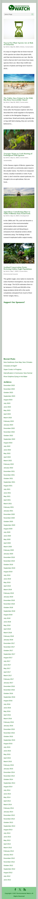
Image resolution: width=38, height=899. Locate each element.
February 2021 (9, 507)
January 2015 (8, 769)
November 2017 (9, 647)
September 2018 (9, 611)
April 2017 (7, 672)
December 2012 (9, 858)
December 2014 (9, 772)
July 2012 (7, 876)
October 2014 (8, 779)
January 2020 (8, 554)
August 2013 (8, 829)
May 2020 (7, 539)
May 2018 (7, 625)
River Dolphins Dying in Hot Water (15, 376)
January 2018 (8, 640)
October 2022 (8, 435)
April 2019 (7, 586)
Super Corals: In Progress (12, 369)
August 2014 (8, 786)
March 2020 (8, 546)
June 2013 (7, 837)
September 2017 (9, 654)
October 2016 (8, 693)
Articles (22, 47)
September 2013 (9, 826)
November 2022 (9, 432)
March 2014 (8, 804)
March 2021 (8, 503)
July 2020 (7, 532)
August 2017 (8, 657)
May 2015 (7, 754)
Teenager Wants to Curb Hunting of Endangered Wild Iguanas (18, 154)
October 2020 (8, 521)
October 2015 (8, 736)
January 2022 (8, 468)
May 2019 (7, 582)
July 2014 (7, 790)
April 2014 (7, 801)
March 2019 (8, 589)
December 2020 (9, 514)
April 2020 (7, 543)
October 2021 (8, 478)
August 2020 (8, 529)
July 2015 (7, 747)
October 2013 (8, 822)
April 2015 (7, 758)
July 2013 (7, 833)
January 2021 (8, 511)
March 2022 (8, 460)
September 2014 (9, 783)
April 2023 (7, 414)
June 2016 (7, 708)
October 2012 (8, 865)
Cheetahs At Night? (10, 366)
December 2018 (9, 600)
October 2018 (8, 607)
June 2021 (7, 493)
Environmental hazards (11, 274)
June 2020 (7, 536)
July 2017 (7, 661)
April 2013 (7, 844)
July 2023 (7, 403)
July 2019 (7, 575)
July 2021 (7, 489)
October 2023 (8, 392)
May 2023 (7, 410)
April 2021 (7, 500)
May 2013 (7, 840)
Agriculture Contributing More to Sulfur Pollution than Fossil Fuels (17, 212)
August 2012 (8, 872)
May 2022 (7, 453)
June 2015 (7, 751)
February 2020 (9, 550)
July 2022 (7, 446)
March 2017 (8, 675)
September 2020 (9, 525)
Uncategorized (24, 216)
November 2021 (9, 475)
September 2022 (9, 439)
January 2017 (8, 683)
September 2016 (9, 697)
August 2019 (8, 571)
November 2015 (9, 733)
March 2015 (8, 761)
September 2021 (9, 482)
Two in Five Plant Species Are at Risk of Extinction (18, 44)
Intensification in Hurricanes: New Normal (18, 373)
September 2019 (9, 568)
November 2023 (9, 389)
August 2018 (8, 614)
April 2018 (7, 629)
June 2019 (7, 579)
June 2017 (7, 665)
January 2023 (8, 425)
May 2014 (7, 797)
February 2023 (9, 421)
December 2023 (9, 385)
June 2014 (7, 794)
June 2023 (7, 407)
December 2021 (9, 471)
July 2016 (7, 704)
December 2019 (9, 557)
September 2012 (9, 869)
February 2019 (9, 593)
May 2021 (7, 496)
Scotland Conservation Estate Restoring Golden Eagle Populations (18, 268)
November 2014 (9, 776)
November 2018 (9, 604)
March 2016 (8, 718)
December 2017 (9, 643)
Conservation (29, 47)
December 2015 (9, 729)
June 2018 (7, 622)
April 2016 (7, 715)
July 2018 (7, 618)
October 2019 (8, 564)
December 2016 (9, 686)
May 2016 (7, 711)
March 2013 (8, 847)
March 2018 (8, 632)
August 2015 (8, 743)
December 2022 (9, 428)
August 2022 (8, 443)
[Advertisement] (18, 316)
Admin (7, 47)
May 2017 (7, 668)
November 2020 (9, 518)
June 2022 (7, 450)
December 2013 (9, 815)
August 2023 (8, 400)
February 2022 (9, 464)
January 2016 (8, 725)
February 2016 (9, 722)
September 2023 (9, 396)
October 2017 (8, 650)
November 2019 (9, 561)
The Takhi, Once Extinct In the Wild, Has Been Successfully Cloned (18, 99)
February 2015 (9, 765)
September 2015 (9, 740)
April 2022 (7, 457)
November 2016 (9, 690)
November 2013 (9, 819)
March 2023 (8, 417)
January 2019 (8, 597)
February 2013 (9, 851)
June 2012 (7, 880)
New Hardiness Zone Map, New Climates (18, 362)
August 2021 (8, 485)
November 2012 (9, 862)
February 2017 (9, 679)
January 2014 (8, 812)
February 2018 (9, 636)
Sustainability (8, 160)
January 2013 (8, 854)
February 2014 (9, 808)
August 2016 (8, 700)
